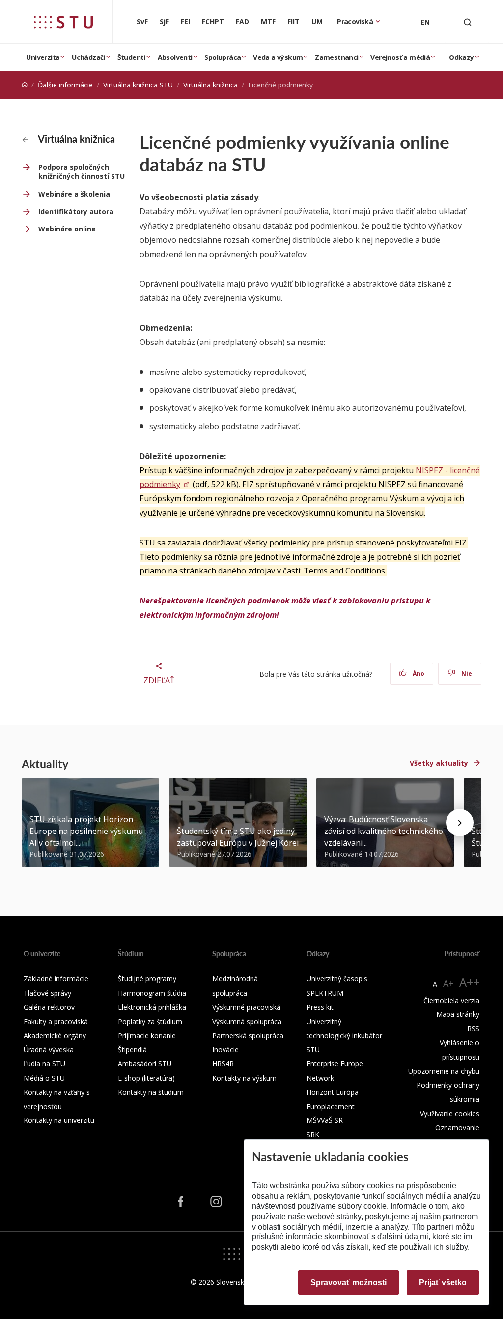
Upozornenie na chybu (443, 1071)
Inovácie (225, 1049)
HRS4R (223, 1063)
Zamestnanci (336, 57)
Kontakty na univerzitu (59, 1120)
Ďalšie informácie (65, 84)
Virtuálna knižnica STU (138, 84)
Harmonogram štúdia (152, 993)
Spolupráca (222, 57)
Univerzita (42, 57)
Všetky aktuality (439, 763)
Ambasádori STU (144, 1063)
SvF (142, 21)
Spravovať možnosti (348, 1282)
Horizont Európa (333, 1092)
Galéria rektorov (49, 1007)
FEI (185, 21)
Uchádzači (88, 57)
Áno (417, 673)
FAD (242, 21)
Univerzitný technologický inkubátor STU (344, 1036)
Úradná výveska (49, 1049)
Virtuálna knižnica (210, 84)
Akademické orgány (55, 1035)
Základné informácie (56, 978)
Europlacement (331, 1106)
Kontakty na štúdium (151, 1092)
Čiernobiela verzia (451, 1000)
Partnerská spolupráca (247, 1035)
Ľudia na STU (44, 1063)
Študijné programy (147, 978)
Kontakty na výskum (244, 1078)
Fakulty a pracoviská (56, 1021)
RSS (473, 1028)
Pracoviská (355, 21)
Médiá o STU (44, 1078)
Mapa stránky (457, 1014)
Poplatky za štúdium (150, 1021)
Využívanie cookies (449, 1113)
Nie (466, 673)
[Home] (25, 84)
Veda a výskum (278, 57)
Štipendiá (132, 1049)
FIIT (293, 21)
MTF (268, 21)
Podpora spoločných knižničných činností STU (81, 171)
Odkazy (461, 57)
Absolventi (175, 57)
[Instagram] (216, 1201)
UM (317, 21)
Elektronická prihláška (152, 1007)
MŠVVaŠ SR (325, 1120)
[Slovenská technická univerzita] (63, 22)
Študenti (131, 57)
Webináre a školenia (74, 194)
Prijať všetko (443, 1282)
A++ (469, 982)
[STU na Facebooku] (181, 1201)
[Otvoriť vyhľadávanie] (467, 21)
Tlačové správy (47, 993)
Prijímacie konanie (147, 1035)
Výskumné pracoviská (246, 1007)
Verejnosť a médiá (400, 57)
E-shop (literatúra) (146, 1078)
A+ (448, 983)
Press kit (320, 1007)
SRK (313, 1134)
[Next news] (460, 822)
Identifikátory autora (75, 211)
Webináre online (67, 228)
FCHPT (213, 21)
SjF (164, 21)
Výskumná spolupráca (246, 1021)
